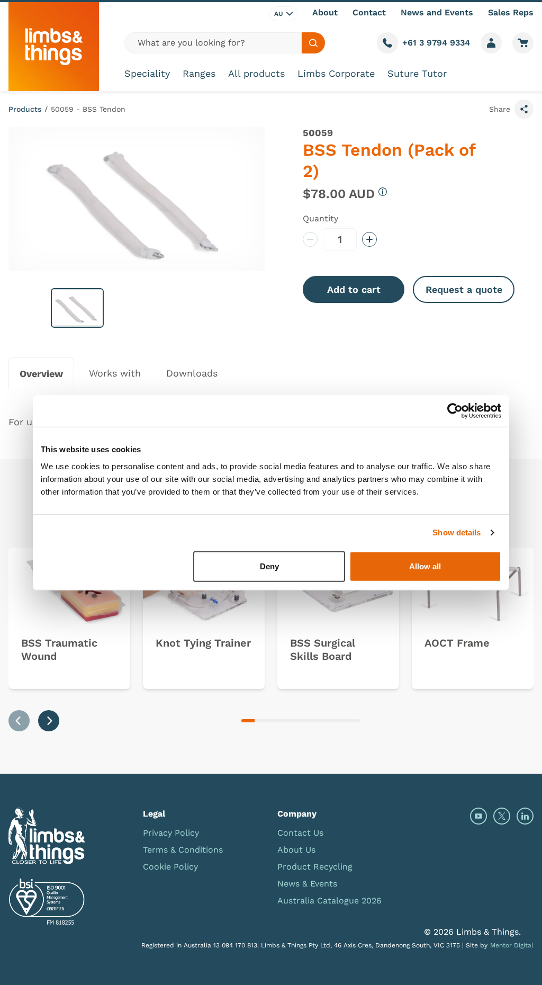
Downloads (192, 373)
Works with (115, 373)
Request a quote (464, 289)
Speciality (147, 73)
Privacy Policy (171, 833)
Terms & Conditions (183, 850)
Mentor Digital (512, 945)
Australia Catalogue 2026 (329, 901)
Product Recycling (315, 867)
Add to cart (354, 289)
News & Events (307, 884)
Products (24, 109)
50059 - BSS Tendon (88, 109)
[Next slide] (48, 720)
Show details (456, 532)
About (325, 12)
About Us (296, 850)
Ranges (199, 73)
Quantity (320, 218)
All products (256, 73)
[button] (77, 308)
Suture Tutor (417, 73)
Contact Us (300, 833)
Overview (41, 373)
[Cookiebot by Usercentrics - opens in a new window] (455, 411)
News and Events (437, 12)
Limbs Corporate (336, 73)
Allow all (425, 565)
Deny (269, 565)
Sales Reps (511, 12)
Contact (369, 12)
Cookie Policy (170, 867)
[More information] (382, 191)
